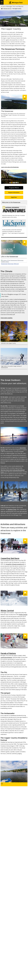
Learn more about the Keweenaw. (10, 167)
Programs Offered (14, 187)
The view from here (22, 25)
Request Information (13, 192)
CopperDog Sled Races (10, 558)
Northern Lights (12, 509)
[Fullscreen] (2, 784)
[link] (10, 182)
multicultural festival (6, 657)
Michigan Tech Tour (7, 8)
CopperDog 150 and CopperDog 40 (15, 564)
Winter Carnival (7, 610)
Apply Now (14, 197)
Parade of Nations (8, 653)
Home (1, 8)
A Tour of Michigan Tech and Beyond (12, 6)
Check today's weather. (7, 318)
